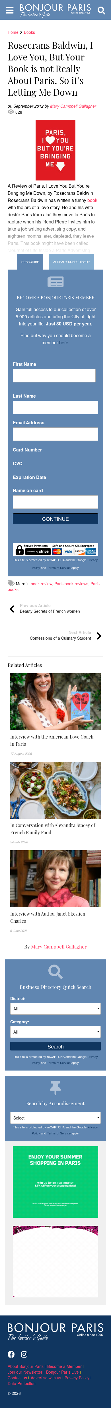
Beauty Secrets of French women (50, 608)
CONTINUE (55, 518)
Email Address (28, 422)
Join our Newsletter (25, 1372)
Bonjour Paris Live (62, 1372)
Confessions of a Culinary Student (60, 635)
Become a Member (64, 1366)
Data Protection (22, 1383)
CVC (17, 463)
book (92, 200)
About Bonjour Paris (26, 1366)
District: (18, 998)
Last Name (24, 395)
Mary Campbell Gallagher (73, 106)
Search (56, 1046)
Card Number (27, 449)
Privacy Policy (77, 1377)
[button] (55, 740)
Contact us (17, 1377)
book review (41, 583)
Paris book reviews (71, 583)
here (63, 342)
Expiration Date (29, 477)
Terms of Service (59, 567)
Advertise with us (46, 1377)
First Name (24, 364)
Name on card (28, 490)
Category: (19, 1021)
